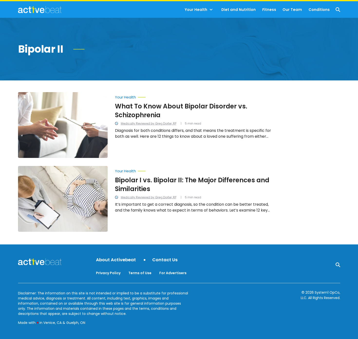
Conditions (319, 10)
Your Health (196, 10)
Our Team (292, 10)
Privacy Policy (108, 273)
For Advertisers (173, 273)
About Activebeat (116, 259)
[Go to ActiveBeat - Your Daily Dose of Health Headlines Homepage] (40, 9)
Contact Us (165, 259)
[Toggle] (211, 10)
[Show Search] (338, 9)
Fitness (269, 10)
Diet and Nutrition (238, 10)
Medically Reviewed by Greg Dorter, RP (148, 123)
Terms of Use (139, 273)
